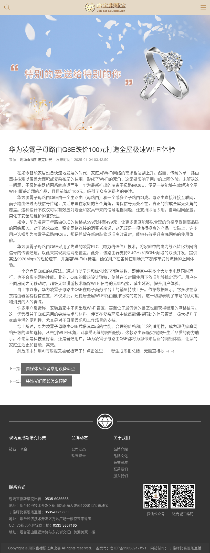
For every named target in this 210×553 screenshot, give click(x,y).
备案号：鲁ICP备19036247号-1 (121, 547)
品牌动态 (79, 437)
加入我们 (120, 475)
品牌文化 (120, 455)
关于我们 (121, 437)
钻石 (12, 448)
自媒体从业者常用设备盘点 (50, 368)
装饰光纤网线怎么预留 (46, 381)
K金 (24, 448)
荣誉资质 (120, 462)
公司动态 (78, 448)
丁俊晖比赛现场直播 (185, 547)
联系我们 (120, 468)
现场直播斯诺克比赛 (36, 159)
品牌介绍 (120, 448)
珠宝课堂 (78, 455)
